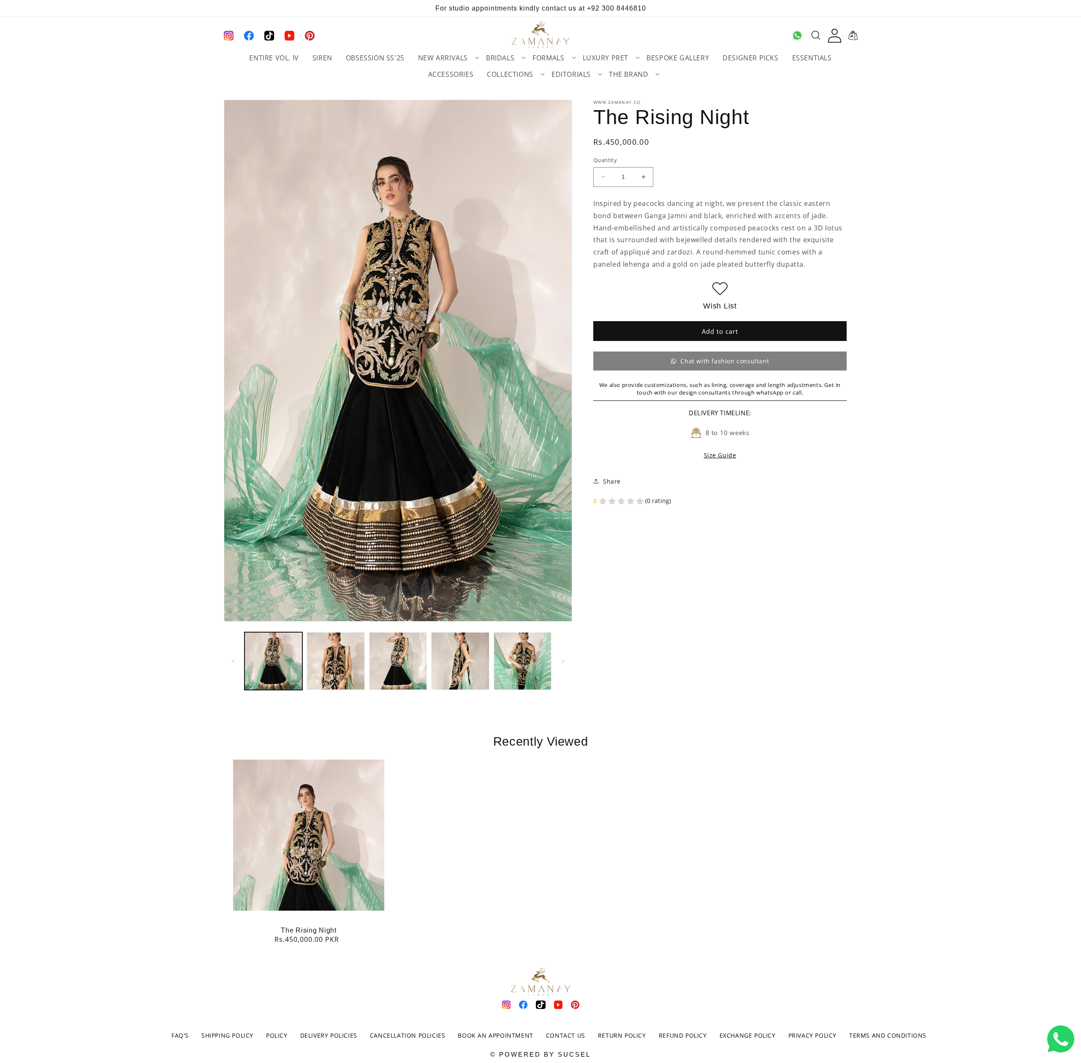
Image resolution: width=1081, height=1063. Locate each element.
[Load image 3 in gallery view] (398, 661)
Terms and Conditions (887, 1035)
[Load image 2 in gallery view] (335, 661)
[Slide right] (563, 661)
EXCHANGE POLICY (748, 1035)
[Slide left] (233, 661)
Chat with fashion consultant (724, 361)
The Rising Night (309, 930)
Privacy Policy (812, 1035)
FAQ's (180, 1035)
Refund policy (683, 1035)
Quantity (605, 160)
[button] (445, 58)
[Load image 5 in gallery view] (522, 661)
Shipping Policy (227, 1035)
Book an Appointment (495, 1035)
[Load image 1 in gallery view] (273, 661)
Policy (277, 1035)
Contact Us (565, 1035)
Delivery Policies (328, 1035)
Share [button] (612, 481)
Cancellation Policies (407, 1035)
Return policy (622, 1035)
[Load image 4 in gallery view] (460, 661)
